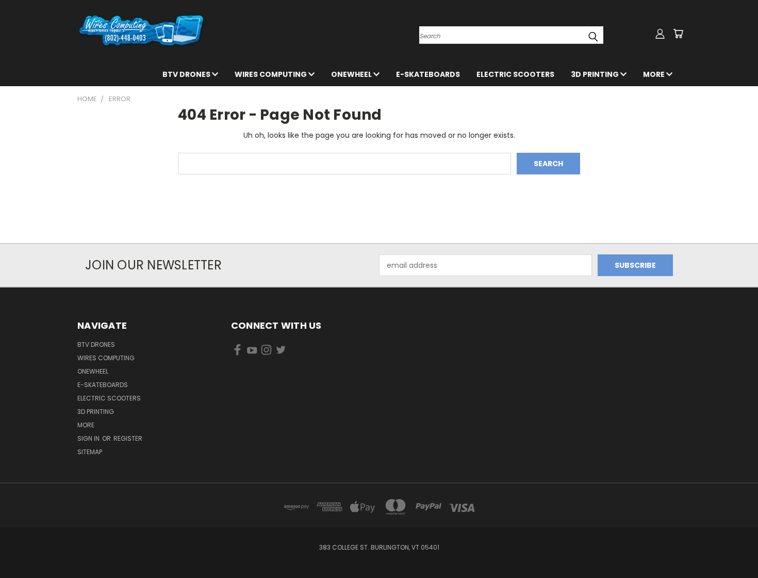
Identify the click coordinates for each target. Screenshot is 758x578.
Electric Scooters (515, 74)
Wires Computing (271, 74)
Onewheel (352, 74)
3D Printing (595, 74)
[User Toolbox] (660, 33)
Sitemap (89, 451)
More (654, 74)
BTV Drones (187, 74)
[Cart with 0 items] (678, 33)
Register (127, 438)
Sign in (89, 438)
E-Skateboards (428, 74)
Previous (731, 545)
